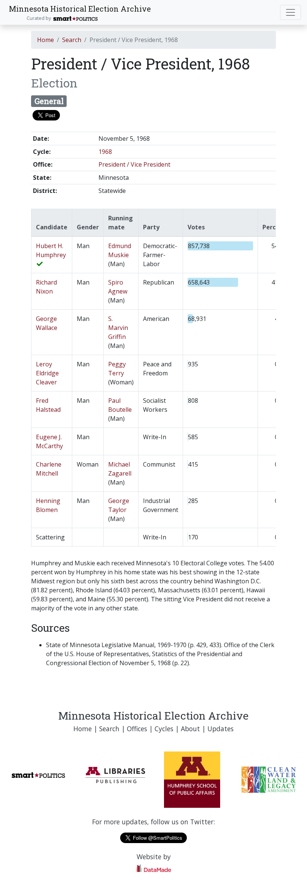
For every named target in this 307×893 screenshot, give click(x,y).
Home (45, 40)
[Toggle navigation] (290, 12)
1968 (105, 152)
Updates (220, 728)
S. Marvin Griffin (118, 328)
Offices (137, 728)
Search (71, 40)
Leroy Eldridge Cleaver (47, 373)
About (190, 728)
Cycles (164, 728)
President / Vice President (134, 164)
